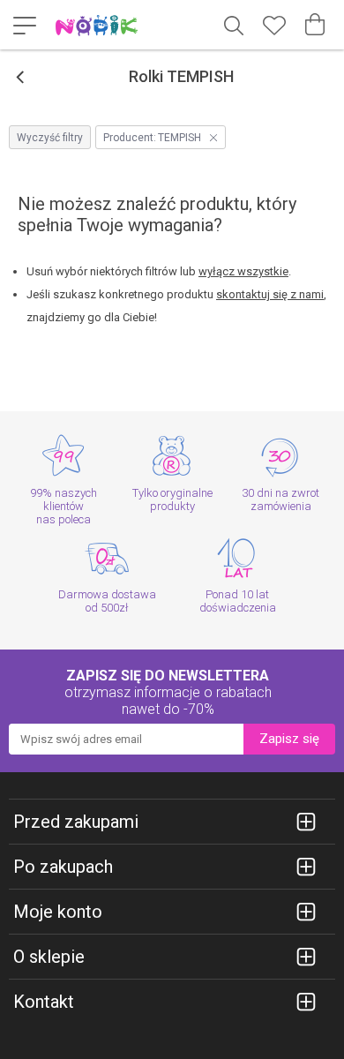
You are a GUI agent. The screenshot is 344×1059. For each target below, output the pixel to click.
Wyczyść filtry (50, 137)
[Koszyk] (314, 24)
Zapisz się (289, 739)
